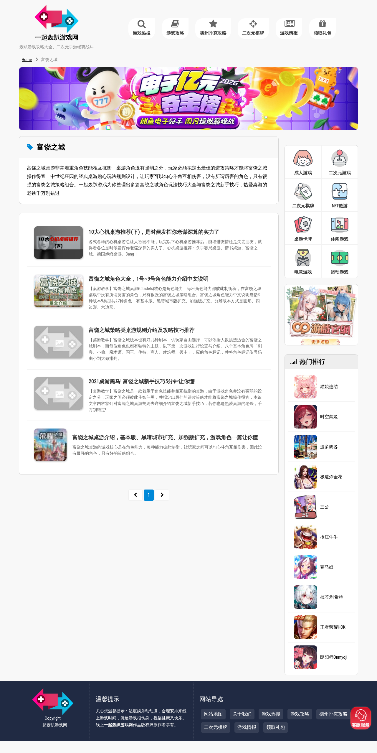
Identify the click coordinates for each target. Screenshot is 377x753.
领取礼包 (322, 33)
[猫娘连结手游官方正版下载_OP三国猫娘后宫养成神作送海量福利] (305, 386)
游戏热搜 (142, 33)
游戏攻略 (175, 33)
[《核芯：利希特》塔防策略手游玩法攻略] (305, 597)
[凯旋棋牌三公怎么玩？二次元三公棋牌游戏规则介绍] (305, 507)
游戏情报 (289, 33)
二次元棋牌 (253, 33)
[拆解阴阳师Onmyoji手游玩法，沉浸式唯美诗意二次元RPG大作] (305, 657)
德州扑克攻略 (213, 33)
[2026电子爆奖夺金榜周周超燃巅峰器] (188, 98)
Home (27, 59)
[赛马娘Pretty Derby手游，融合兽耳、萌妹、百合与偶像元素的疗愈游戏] (305, 567)
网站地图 (213, 714)
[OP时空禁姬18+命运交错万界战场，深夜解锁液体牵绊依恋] (305, 417)
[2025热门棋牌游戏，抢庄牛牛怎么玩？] (305, 537)
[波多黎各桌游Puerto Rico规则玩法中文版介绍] (305, 447)
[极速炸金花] (305, 477)
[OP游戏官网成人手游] (321, 314)
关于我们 (242, 714)
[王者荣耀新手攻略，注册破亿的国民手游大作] (305, 627)
